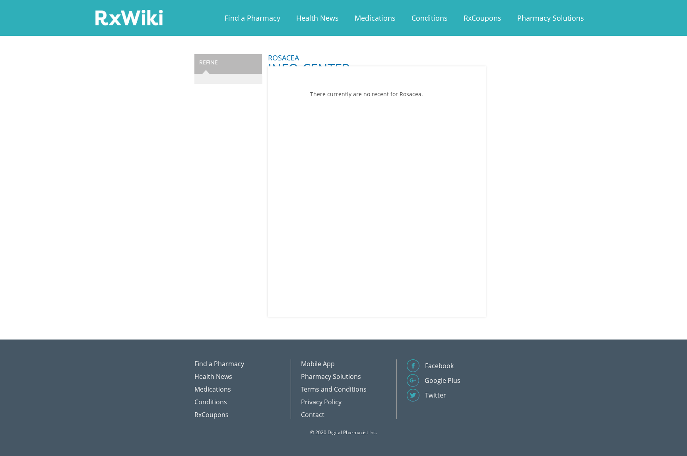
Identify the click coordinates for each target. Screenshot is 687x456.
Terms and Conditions (334, 389)
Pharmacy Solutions (550, 18)
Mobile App (318, 363)
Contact (312, 414)
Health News (317, 18)
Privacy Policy (321, 402)
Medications (375, 18)
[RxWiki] (129, 17)
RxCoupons (482, 18)
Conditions (429, 18)
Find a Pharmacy (252, 18)
